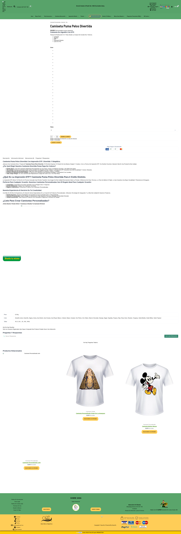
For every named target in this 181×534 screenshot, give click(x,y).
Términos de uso (17, 505)
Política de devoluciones (17, 499)
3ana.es (9, 6)
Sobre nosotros (76, 501)
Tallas (51, 127)
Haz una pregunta (171, 336)
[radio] (116, 50)
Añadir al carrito (65, 136)
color (51, 47)
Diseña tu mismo (56, 142)
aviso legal (17, 501)
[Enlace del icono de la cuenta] (172, 6)
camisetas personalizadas (55, 22)
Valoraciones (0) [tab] (29, 158)
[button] (14, 6)
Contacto (19, 7)
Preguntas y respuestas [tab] (42, 158)
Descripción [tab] (6, 158)
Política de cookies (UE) (17, 503)
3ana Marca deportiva (46, 524)
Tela (66, 22)
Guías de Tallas (17, 510)
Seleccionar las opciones (31, 468)
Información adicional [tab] (17, 158)
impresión (63, 22)
